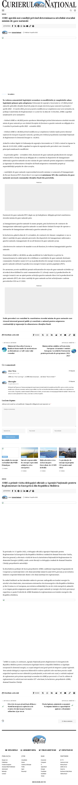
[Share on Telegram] (61, 335)
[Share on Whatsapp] (21, 26)
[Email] (27, 26)
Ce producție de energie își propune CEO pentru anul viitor (66, 464)
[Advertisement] (39, 197)
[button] (3, 10)
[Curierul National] (39, 4)
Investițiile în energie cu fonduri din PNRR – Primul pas (10, 462)
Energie (4, 14)
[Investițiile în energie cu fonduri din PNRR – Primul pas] (10, 452)
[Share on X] (15, 26)
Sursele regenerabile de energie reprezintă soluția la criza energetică (29, 464)
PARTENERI (64, 756)
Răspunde (72, 371)
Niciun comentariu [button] (68, 721)
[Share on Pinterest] (18, 26)
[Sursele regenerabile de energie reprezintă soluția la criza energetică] (29, 452)
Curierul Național (16, 32)
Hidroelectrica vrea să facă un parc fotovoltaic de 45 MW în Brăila (48, 464)
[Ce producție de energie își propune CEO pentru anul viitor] (67, 452)
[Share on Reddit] (56, 335)
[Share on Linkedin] (24, 26)
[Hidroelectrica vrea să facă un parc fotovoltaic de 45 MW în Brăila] (48, 452)
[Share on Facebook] (12, 26)
